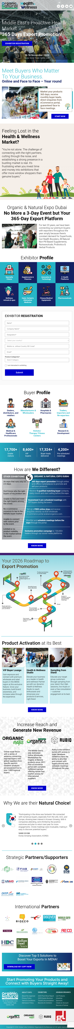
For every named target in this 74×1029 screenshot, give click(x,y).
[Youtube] (71, 6)
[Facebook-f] (62, 6)
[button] (3, 825)
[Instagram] (58, 6)
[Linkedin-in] (66, 6)
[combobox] (37, 360)
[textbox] (37, 360)
